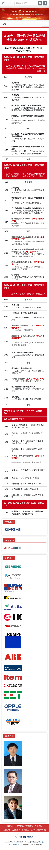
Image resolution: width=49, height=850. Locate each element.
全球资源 (7, 830)
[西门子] (13, 566)
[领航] (13, 685)
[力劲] (13, 617)
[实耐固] (13, 587)
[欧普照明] (13, 708)
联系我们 (29, 826)
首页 (4, 24)
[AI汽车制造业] (13, 547)
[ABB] (13, 657)
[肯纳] (13, 597)
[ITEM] (13, 677)
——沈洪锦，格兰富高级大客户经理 (26, 462)
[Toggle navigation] (45, 24)
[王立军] (13, 754)
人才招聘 (38, 826)
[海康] (13, 626)
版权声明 (11, 826)
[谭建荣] (13, 807)
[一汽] (13, 530)
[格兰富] (13, 668)
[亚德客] (13, 721)
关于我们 (20, 826)
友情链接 (16, 830)
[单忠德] (13, 781)
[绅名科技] (13, 606)
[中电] (13, 695)
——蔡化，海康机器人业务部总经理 (26, 381)
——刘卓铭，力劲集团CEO (22, 330)
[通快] (13, 640)
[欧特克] (13, 576)
